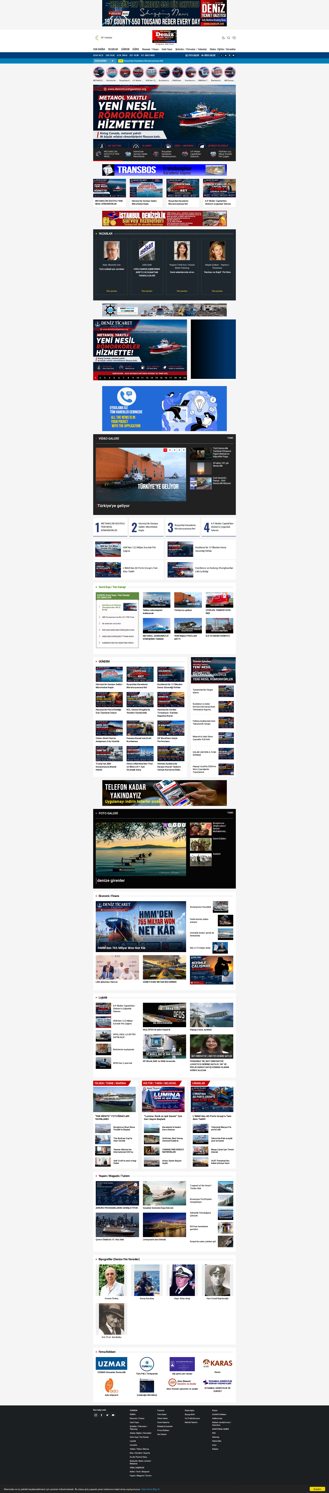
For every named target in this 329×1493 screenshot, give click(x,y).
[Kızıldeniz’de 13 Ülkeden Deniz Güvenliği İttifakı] (170, 674)
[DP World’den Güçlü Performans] (170, 728)
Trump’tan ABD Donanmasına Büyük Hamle (106, 766)
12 (147, 378)
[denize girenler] (141, 849)
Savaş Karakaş (147, 1298)
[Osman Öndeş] (111, 1280)
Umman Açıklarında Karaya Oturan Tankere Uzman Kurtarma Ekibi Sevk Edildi (169, 766)
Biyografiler (190, 1414)
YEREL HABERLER (137, 1468)
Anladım (317, 1489)
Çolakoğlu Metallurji (147, 1395)
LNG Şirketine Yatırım (107, 982)
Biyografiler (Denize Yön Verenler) (119, 1259)
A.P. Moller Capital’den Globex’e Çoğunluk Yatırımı (222, 527)
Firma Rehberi (107, 1351)
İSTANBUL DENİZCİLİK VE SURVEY (218, 1389)
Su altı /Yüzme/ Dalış (138, 1457)
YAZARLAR (113, 49)
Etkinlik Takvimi (191, 1422)
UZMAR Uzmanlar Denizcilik (112, 1372)
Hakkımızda (217, 1418)
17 (170, 378)
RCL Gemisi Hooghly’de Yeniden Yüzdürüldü (138, 711)
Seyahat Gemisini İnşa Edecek (158, 1208)
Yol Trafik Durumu (192, 1418)
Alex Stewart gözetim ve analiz (182, 1389)
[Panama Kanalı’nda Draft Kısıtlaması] (140, 728)
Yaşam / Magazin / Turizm (114, 1176)
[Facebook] (221, 55)
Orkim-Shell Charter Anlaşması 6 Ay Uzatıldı (107, 740)
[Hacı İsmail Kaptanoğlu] (217, 1280)
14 (156, 378)
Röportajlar (189, 1410)
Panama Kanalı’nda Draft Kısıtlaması (139, 740)
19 (180, 378)
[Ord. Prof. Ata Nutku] (111, 1319)
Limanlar (133, 1445)
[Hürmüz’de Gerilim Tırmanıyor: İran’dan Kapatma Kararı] (170, 699)
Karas (217, 1372)
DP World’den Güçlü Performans (167, 740)
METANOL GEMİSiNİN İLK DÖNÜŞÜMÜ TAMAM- (156, 637)
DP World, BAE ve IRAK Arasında (159, 1061)
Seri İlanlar (162, 1434)
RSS (214, 1433)
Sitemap (215, 1437)
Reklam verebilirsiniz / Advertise (221, 1423)
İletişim (215, 1449)
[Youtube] (233, 55)
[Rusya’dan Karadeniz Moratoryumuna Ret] (140, 674)
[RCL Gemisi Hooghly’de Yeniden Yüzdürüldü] (140, 699)
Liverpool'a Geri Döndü (154, 1239)
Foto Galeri (162, 1414)
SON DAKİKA (99, 49)
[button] (99, 265)
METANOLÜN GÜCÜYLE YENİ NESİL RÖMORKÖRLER (148, 61)
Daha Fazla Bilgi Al (150, 1489)
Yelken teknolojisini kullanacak (152, 611)
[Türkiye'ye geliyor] (141, 474)
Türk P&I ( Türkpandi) (147, 1373)
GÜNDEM (125, 49)
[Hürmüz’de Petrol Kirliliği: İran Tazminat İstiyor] (109, 699)
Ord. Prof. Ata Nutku (111, 1337)
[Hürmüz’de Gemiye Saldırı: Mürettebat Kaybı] (109, 674)
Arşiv (214, 1445)
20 (184, 378)
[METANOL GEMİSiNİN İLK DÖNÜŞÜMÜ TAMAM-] (156, 626)
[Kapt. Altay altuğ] (182, 1280)
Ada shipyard (111, 1395)
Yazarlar (160, 1410)
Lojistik (103, 997)
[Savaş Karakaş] (147, 1280)
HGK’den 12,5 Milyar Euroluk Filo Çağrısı (139, 549)
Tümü (230, 438)
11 (142, 378)
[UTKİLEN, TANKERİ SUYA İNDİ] (219, 600)
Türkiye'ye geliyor (183, 610)
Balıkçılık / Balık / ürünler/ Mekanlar (140, 1462)
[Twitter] (225, 55)
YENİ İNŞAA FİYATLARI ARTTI (185, 637)
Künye (214, 1410)
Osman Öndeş (111, 1298)
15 (161, 378)
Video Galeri (162, 1418)
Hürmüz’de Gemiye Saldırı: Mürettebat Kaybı (148, 527)
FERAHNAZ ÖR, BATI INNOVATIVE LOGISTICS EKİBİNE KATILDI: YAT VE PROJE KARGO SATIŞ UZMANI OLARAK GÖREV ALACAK (209, 1066)
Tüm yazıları (111, 291)
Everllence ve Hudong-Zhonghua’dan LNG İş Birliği (214, 570)
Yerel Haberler (163, 1422)
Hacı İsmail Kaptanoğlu (218, 1298)
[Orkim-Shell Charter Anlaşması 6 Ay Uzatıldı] (109, 728)
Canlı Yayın (167, 49)
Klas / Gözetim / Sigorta (140, 1453)
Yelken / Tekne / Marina (139, 1449)
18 (175, 378)
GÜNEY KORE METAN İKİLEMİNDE (160, 982)
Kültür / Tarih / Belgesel (139, 1472)
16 (166, 378)
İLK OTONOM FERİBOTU (218, 636)
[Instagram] (229, 55)
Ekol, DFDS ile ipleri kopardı (156, 1029)
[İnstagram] (95, 1415)
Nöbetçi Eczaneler (165, 1426)
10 (137, 378)
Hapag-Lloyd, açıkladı (201, 1029)
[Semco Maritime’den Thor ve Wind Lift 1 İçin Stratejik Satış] (140, 753)
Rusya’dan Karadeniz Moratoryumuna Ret (185, 527)
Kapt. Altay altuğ (182, 1298)
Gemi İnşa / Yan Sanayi (112, 587)
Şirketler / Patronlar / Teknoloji (191, 49)
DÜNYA (135, 49)
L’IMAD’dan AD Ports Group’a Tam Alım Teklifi (140, 570)
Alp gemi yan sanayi (182, 1373)
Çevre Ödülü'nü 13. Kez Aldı (110, 1239)
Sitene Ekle (216, 1441)
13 (151, 378)
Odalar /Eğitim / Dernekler (223, 49)
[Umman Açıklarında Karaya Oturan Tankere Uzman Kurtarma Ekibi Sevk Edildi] (170, 753)
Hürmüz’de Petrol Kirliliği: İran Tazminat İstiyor (108, 711)
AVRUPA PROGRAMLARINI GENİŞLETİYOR (117, 1208)
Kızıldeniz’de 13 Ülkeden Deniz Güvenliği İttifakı (210, 549)
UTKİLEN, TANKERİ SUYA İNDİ (218, 611)
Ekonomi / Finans (150, 49)
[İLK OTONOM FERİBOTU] (219, 626)
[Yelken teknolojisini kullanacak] (156, 600)
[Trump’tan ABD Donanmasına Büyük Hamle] (109, 753)
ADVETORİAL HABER (220, 1429)
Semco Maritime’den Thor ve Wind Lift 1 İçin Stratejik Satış (140, 766)
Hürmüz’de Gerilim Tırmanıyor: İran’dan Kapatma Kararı (167, 712)
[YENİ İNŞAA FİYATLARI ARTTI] (188, 626)
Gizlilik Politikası (219, 1414)
